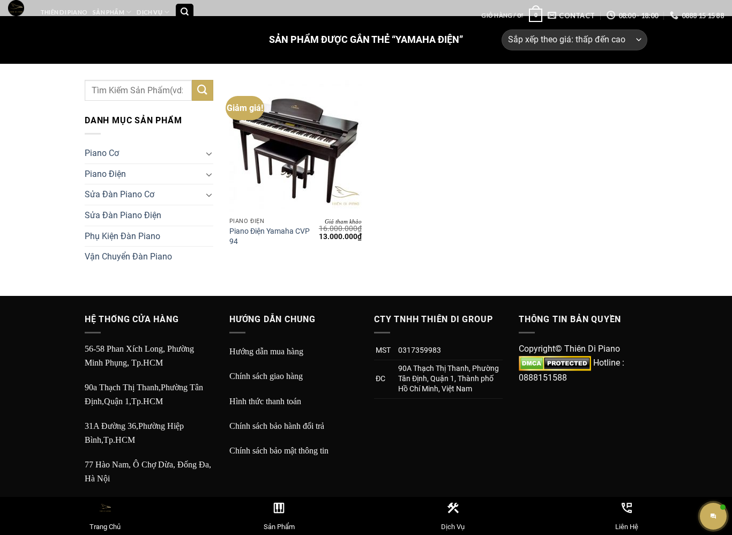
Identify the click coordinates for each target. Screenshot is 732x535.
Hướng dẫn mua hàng (266, 351)
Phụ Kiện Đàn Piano (122, 236)
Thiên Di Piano (63, 12)
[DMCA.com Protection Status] (555, 363)
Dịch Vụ (149, 12)
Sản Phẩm (108, 12)
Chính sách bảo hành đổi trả (276, 425)
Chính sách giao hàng (266, 376)
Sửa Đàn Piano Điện (123, 215)
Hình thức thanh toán (265, 401)
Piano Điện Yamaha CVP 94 (269, 236)
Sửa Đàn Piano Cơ (119, 194)
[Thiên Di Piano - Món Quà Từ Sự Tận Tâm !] (16, 8)
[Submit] (202, 90)
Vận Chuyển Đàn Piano (128, 256)
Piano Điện (105, 174)
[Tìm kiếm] (184, 12)
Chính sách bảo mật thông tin (278, 450)
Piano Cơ (102, 153)
